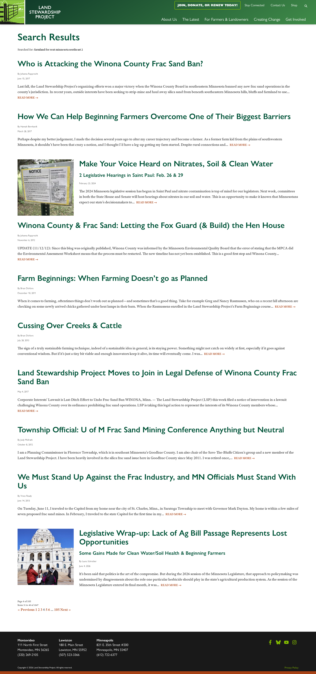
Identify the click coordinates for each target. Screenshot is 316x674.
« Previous (26, 609)
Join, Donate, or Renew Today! (208, 5)
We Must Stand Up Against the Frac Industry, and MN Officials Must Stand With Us (157, 481)
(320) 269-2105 (28, 655)
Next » (65, 609)
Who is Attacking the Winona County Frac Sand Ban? (110, 63)
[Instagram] (294, 642)
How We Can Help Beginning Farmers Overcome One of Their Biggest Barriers (154, 116)
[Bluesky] (278, 642)
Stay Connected (254, 5)
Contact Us (278, 5)
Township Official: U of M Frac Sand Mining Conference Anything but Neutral (151, 429)
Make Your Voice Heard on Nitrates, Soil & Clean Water (176, 163)
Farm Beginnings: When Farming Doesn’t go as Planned (113, 278)
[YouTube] (286, 642)
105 (57, 609)
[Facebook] (270, 642)
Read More (28, 97)
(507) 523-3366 (69, 655)
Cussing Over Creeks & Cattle (70, 325)
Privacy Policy (291, 667)
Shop (294, 5)
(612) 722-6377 (107, 655)
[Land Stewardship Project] (52, 12)
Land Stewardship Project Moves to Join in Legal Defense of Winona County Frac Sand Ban (157, 377)
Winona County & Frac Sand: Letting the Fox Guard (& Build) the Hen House (151, 225)
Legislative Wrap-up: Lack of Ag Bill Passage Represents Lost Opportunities (183, 537)
